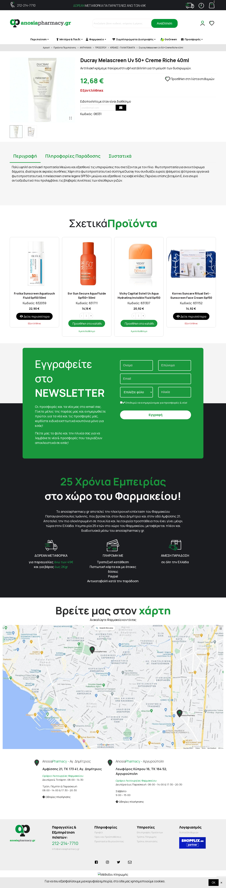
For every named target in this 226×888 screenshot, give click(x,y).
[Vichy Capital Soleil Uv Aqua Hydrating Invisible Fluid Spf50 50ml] (138, 263)
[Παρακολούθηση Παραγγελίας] (189, 5)
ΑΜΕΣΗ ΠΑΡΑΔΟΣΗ (175, 555)
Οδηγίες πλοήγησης (58, 797)
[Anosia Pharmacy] (41, 23)
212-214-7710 (26, 5)
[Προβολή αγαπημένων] (212, 23)
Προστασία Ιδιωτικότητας (109, 841)
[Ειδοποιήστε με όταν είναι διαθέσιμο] (121, 108)
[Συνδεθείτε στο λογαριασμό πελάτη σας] (203, 23)
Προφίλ (98, 832)
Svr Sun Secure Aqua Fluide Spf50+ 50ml (87, 295)
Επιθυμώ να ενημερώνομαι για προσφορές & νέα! (156, 403)
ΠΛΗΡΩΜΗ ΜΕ (113, 555)
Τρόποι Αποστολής (147, 841)
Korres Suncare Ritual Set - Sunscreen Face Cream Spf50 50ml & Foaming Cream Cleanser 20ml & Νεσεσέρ (191, 295)
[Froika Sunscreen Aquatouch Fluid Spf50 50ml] (34, 263)
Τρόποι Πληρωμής (147, 836)
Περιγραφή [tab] (25, 156)
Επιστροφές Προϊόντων (150, 832)
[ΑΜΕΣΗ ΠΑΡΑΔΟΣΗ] (175, 545)
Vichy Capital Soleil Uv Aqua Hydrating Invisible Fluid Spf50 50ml (139, 295)
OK (213, 882)
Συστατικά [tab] (120, 156)
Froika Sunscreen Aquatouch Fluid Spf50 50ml (34, 295)
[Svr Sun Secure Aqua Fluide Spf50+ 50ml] (86, 263)
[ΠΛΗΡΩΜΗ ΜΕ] (113, 545)
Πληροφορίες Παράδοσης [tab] (72, 156)
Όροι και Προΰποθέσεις (107, 836)
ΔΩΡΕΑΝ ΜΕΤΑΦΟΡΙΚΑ (50, 555)
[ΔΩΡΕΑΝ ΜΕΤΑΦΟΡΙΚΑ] (51, 545)
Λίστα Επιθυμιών (188, 832)
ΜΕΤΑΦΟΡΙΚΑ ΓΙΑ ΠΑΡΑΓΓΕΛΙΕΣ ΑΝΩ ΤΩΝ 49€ (109, 6)
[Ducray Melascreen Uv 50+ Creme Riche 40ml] (70, 118)
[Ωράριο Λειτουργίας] (201, 5)
